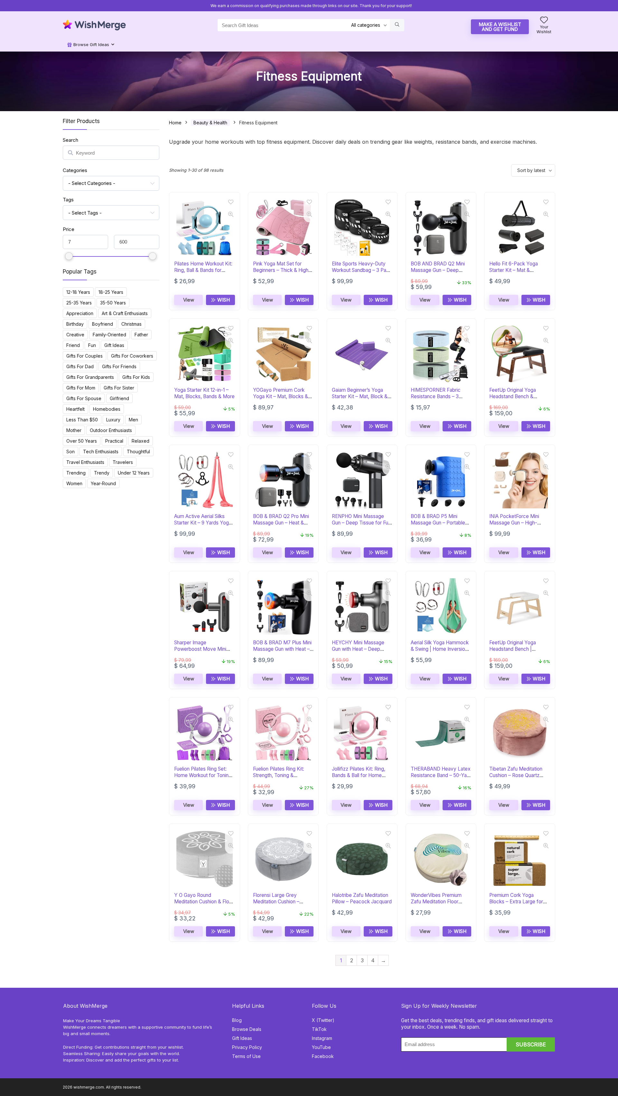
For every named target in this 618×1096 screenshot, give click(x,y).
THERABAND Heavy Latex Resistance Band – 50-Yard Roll (441, 775)
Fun (92, 345)
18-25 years (110, 292)
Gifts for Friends (119, 366)
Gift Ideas (114, 345)
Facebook (323, 1056)
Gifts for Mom (80, 387)
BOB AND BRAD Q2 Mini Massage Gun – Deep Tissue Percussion (438, 270)
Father (141, 334)
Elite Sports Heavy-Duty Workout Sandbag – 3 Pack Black (362, 270)
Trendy (101, 473)
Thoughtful (138, 451)
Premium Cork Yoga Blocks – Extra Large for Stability (516, 901)
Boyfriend (102, 324)
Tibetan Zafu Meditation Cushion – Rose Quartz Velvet (515, 775)
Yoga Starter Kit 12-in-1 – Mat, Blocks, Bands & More (204, 393)
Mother (73, 430)
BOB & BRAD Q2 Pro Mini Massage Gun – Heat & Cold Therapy (281, 522)
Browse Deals (246, 1029)
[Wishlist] (544, 20)
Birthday (75, 324)
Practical (114, 441)
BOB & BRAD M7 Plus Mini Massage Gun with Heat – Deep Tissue (282, 649)
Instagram (322, 1038)
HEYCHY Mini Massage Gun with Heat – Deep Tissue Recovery (358, 649)
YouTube (321, 1047)
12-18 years (78, 292)
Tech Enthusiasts (100, 451)
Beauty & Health (210, 122)
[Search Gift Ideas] (397, 25)
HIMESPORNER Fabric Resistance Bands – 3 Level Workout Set (436, 396)
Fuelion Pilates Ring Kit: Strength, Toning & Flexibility (278, 775)
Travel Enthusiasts (85, 462)
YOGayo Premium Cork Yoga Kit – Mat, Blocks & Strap (280, 396)
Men (133, 419)
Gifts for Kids (136, 377)
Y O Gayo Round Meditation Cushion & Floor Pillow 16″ (204, 901)
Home (175, 122)
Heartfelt (75, 409)
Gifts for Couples (84, 356)
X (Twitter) (323, 1020)
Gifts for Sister (119, 387)
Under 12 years (134, 473)
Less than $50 (82, 419)
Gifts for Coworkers (132, 356)
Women (74, 483)
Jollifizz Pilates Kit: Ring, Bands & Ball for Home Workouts (358, 775)
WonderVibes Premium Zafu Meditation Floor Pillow (436, 901)
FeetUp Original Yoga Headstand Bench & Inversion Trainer (512, 396)
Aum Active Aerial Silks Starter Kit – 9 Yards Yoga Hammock (202, 522)
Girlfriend (119, 398)
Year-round (103, 483)
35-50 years (113, 302)
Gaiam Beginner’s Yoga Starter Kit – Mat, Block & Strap (360, 396)
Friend (73, 345)
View (188, 300)
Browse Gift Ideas (90, 44)
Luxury (113, 419)
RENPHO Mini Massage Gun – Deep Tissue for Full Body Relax (361, 522)
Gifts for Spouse (83, 398)
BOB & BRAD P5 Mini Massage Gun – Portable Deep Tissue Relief (438, 522)
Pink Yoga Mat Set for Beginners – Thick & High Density (280, 270)
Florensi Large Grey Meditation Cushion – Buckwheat (276, 901)
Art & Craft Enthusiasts (125, 313)
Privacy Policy (247, 1047)
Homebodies (106, 409)
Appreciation (79, 313)
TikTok (319, 1029)
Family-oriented (109, 334)
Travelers (123, 462)
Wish (223, 300)
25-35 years (79, 302)
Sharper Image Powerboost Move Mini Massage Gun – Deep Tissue (200, 652)
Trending (76, 473)
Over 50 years (81, 441)
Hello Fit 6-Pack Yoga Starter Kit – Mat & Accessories (513, 270)
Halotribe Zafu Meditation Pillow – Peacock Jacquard (362, 898)
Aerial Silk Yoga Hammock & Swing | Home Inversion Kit (440, 649)
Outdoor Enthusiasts (111, 430)
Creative (75, 334)
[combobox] (111, 183)
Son (70, 451)
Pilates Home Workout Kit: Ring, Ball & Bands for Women (203, 270)
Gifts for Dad (80, 366)
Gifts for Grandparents (90, 377)
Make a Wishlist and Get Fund (500, 26)
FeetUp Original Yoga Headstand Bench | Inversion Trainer (512, 649)
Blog (237, 1020)
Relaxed (140, 441)
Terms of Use (246, 1056)
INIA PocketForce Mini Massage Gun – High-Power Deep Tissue (514, 522)
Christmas (131, 324)
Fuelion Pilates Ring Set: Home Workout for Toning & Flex (202, 775)
